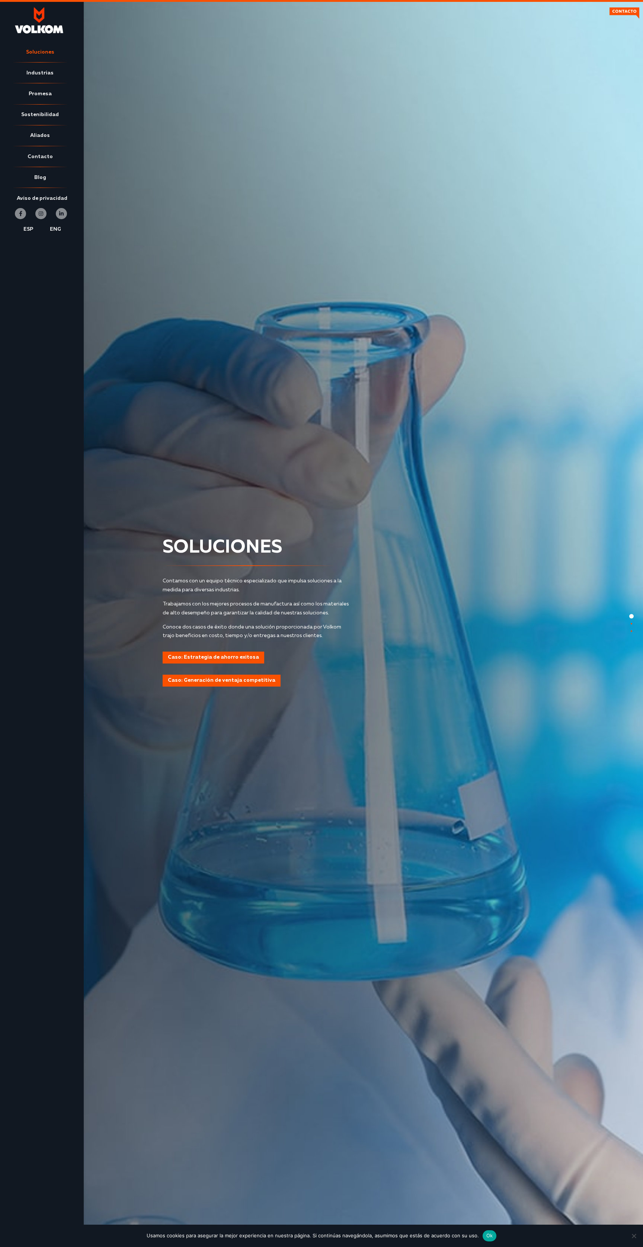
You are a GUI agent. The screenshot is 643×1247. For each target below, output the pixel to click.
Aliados (40, 135)
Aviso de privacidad (42, 198)
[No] (633, 1236)
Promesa (40, 93)
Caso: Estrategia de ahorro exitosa (213, 657)
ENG (55, 229)
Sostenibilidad (40, 114)
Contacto (40, 156)
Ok (489, 1235)
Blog (40, 177)
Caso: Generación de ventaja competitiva (221, 680)
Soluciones (40, 52)
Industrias (40, 73)
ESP (28, 229)
